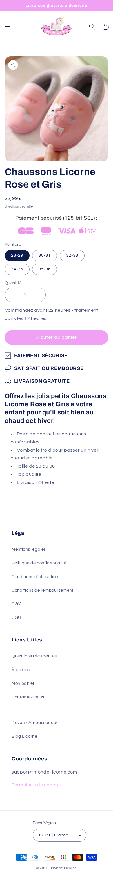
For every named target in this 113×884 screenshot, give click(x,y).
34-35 (17, 269)
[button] (7, 26)
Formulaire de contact (36, 785)
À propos (21, 670)
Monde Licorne (64, 868)
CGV (16, 604)
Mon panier (23, 683)
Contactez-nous (28, 697)
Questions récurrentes (34, 656)
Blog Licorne (24, 736)
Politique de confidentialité (39, 563)
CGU (16, 617)
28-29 (17, 255)
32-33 (72, 255)
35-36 (45, 269)
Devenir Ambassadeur (35, 723)
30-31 (45, 255)
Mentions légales (29, 549)
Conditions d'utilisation (35, 577)
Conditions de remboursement (43, 590)
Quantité (13, 283)
